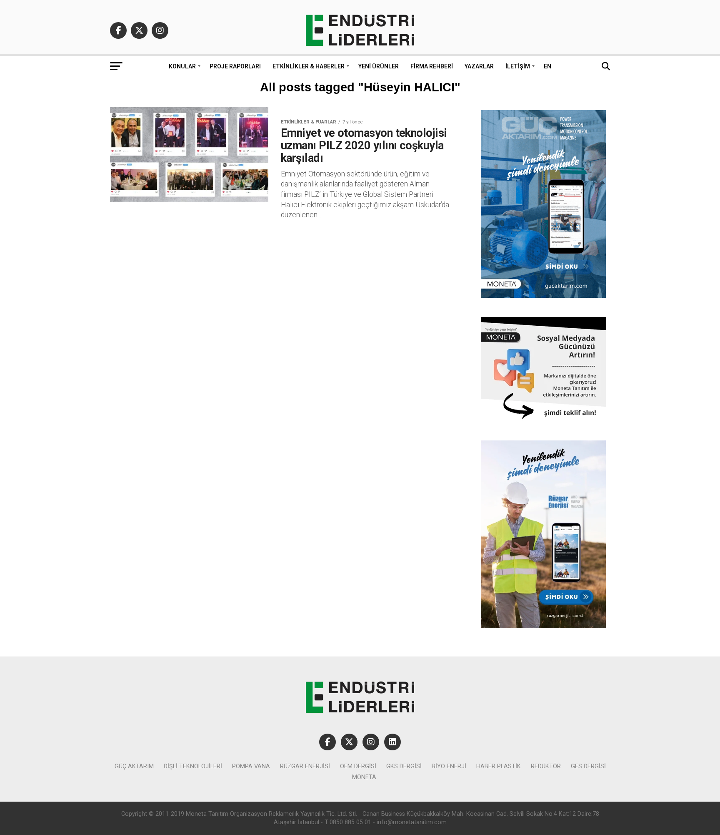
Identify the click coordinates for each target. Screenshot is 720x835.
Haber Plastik (498, 766)
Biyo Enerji (449, 766)
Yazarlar (479, 66)
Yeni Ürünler (378, 66)
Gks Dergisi (404, 766)
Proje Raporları (235, 66)
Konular (182, 66)
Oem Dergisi (358, 766)
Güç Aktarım (134, 766)
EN (547, 66)
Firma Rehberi (431, 66)
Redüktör (546, 766)
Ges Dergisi (588, 766)
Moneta (364, 777)
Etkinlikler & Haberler (308, 66)
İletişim (517, 66)
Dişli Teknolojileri (193, 766)
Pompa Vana (251, 766)
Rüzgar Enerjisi (305, 766)
